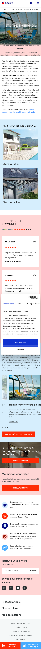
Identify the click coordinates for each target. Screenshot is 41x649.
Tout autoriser (20, 342)
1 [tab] (2, 427)
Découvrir (13, 421)
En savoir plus (20, 460)
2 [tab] (5, 427)
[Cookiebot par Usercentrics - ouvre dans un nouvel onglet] (28, 297)
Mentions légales (20, 627)
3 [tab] (7, 427)
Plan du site (20, 639)
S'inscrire (33, 571)
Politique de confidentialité (20, 631)
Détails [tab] (20, 304)
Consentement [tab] (8, 304)
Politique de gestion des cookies (20, 635)
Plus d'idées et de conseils (18, 434)
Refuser (20, 350)
